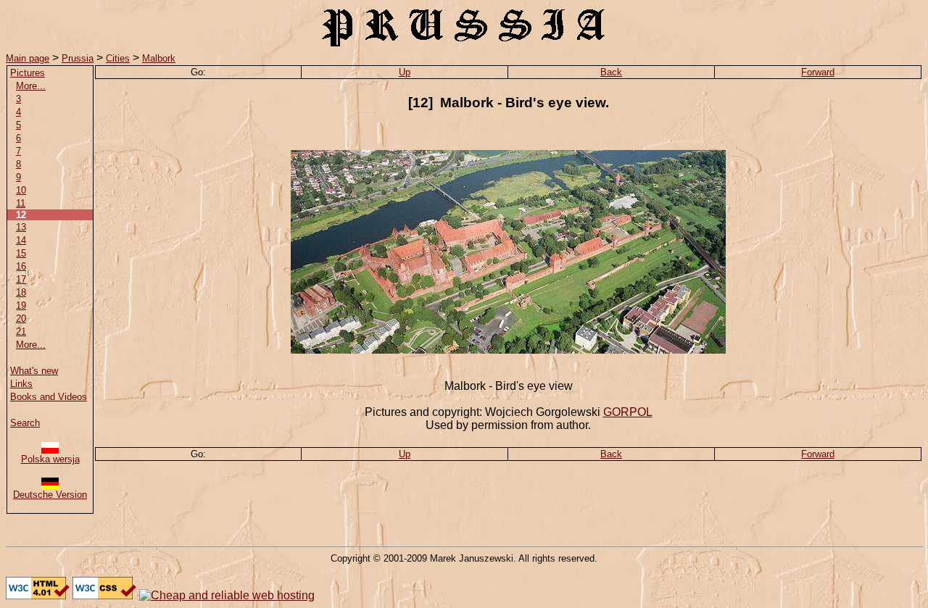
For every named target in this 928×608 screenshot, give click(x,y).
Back (611, 72)
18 (21, 292)
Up (404, 72)
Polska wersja (50, 459)
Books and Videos (48, 396)
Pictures (27, 72)
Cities (118, 58)
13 (21, 227)
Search (25, 422)
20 (21, 318)
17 (21, 279)
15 (21, 253)
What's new (34, 370)
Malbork (158, 58)
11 (20, 203)
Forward (817, 72)
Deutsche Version (50, 494)
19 (21, 305)
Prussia (78, 58)
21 (21, 331)
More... (31, 85)
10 (21, 190)
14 (21, 240)
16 (21, 266)
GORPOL (627, 412)
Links (21, 383)
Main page (27, 58)
